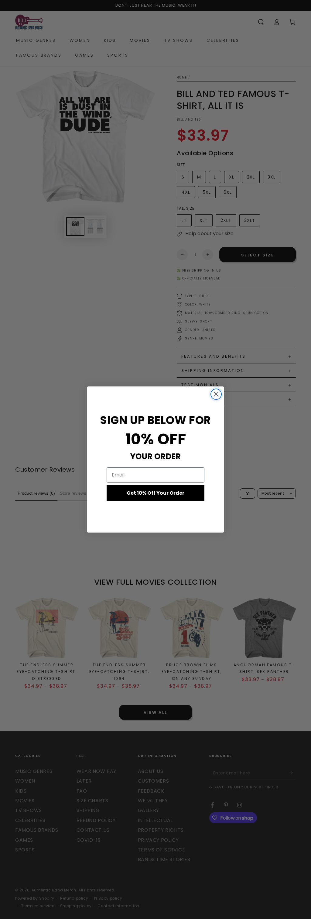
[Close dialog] (216, 394)
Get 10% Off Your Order (155, 493)
